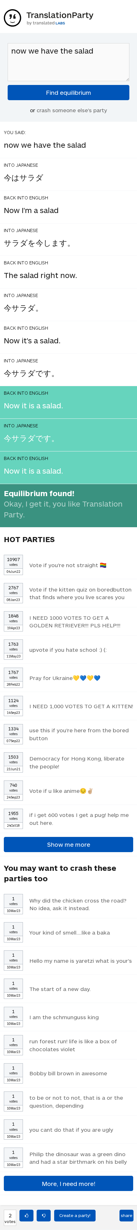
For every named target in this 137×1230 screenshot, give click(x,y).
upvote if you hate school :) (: (68, 649)
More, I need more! (68, 1183)
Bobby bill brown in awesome (68, 1073)
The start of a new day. (60, 989)
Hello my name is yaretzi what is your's (80, 960)
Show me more (68, 844)
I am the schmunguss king (64, 1017)
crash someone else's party (72, 110)
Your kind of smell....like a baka (69, 932)
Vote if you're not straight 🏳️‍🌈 (68, 565)
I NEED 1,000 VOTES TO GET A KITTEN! (81, 706)
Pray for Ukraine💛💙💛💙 (65, 678)
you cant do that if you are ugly (71, 1129)
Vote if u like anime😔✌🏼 (61, 790)
